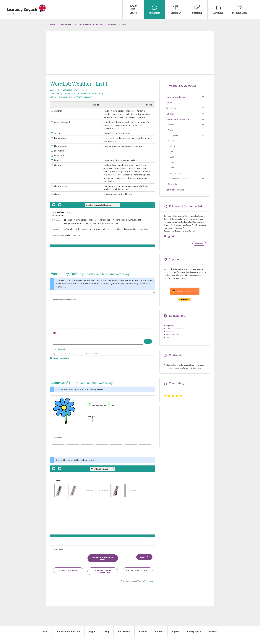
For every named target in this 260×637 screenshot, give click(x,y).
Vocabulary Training (77, 93)
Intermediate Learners (175, 328)
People (169, 102)
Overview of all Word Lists (102, 558)
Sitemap (143, 631)
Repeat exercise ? (61, 358)
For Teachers (124, 631)
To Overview (199, 243)
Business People (172, 334)
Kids (167, 337)
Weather (112, 24)
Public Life (171, 113)
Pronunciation (239, 12)
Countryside (173, 135)
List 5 (172, 168)
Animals (171, 124)
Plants (170, 130)
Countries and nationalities (178, 178)
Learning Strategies (175, 189)
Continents (172, 184)
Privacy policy (194, 631)
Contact (159, 631)
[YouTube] (165, 236)
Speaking (197, 12)
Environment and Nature (90, 24)
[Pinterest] (169, 236)
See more (197, 368)
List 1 (172, 146)
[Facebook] (173, 236)
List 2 (143, 557)
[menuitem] (133, 9)
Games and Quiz (72, 96)
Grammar (176, 12)
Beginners (170, 325)
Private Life (171, 108)
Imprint (175, 631)
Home (52, 24)
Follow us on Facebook (137, 570)
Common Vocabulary (175, 97)
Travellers (170, 331)
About (45, 631)
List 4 (172, 162)
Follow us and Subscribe (68, 631)
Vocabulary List (69, 89)
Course (133, 12)
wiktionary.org (149, 581)
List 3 (172, 157)
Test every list (176, 173)
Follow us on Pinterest (68, 570)
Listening (218, 12)
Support (93, 631)
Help (107, 631)
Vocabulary (154, 12)
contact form (175, 365)
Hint (55, 349)
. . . (255, 12)
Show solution (62, 349)
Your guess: (92, 416)
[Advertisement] (130, 53)
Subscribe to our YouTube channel (102, 571)
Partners (213, 631)
